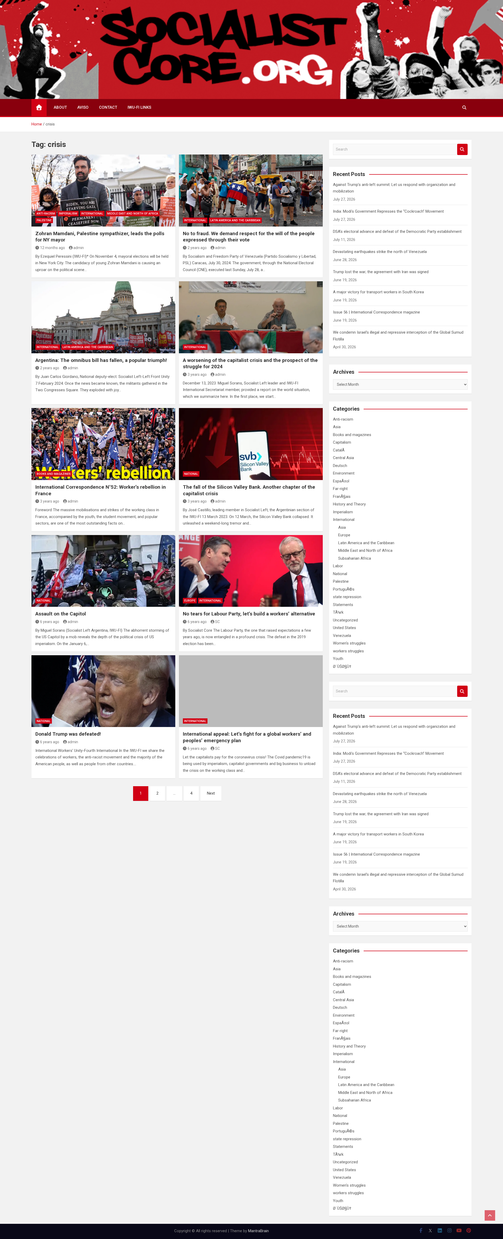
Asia (337, 427)
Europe (189, 600)
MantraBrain (258, 1231)
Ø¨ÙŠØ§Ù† (342, 666)
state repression (347, 596)
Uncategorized (345, 620)
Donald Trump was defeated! (68, 734)
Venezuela (342, 635)
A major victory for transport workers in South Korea (378, 292)
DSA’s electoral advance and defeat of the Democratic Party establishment (397, 231)
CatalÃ (339, 450)
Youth (338, 658)
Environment (343, 473)
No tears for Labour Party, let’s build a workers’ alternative (249, 614)
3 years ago (197, 374)
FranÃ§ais (342, 496)
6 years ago (49, 622)
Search (462, 149)
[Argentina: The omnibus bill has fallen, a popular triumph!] (103, 317)
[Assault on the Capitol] (103, 571)
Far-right (340, 488)
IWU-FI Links (139, 107)
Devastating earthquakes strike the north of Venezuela (380, 251)
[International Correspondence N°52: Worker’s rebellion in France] (103, 444)
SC (217, 622)
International (92, 213)
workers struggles (348, 651)
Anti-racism (46, 213)
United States (344, 627)
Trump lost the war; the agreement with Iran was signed (381, 271)
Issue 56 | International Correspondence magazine (376, 312)
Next (211, 793)
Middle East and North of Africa (132, 213)
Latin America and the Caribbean (235, 220)
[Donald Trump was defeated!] (103, 691)
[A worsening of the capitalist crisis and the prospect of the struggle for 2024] (251, 317)
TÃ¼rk (338, 612)
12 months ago (52, 248)
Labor (338, 566)
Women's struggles (349, 643)
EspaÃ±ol (341, 481)
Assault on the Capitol (60, 614)
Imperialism (68, 213)
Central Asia (343, 457)
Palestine (44, 220)
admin (78, 248)
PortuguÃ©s (343, 589)
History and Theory (349, 504)
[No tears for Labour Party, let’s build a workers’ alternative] (251, 571)
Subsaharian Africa (354, 558)
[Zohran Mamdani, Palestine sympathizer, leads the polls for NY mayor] (103, 190)
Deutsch (340, 465)
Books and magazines (54, 474)
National (191, 474)
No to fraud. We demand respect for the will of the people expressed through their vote (249, 236)
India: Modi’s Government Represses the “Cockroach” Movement (388, 211)
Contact (108, 107)
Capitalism (342, 442)
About (60, 107)
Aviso (83, 107)
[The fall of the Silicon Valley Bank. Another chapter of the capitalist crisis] (251, 444)
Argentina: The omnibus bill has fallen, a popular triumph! (101, 360)
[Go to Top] (490, 1215)
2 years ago (197, 248)
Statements (343, 604)
